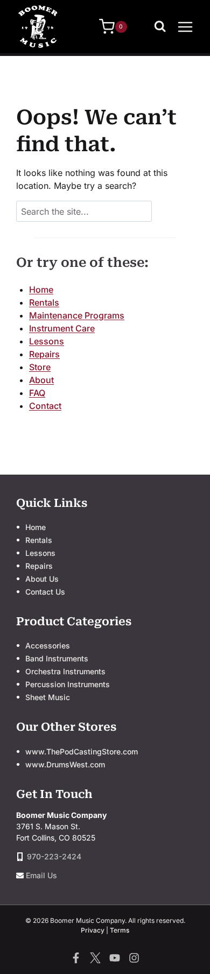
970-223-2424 (54, 856)
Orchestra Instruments (65, 671)
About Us (42, 578)
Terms (119, 930)
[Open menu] (185, 26)
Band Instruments (56, 658)
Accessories (47, 645)
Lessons (46, 341)
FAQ (37, 392)
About (41, 380)
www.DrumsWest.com (65, 764)
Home (41, 289)
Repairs (44, 354)
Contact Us (45, 591)
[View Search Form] (162, 27)
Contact (45, 405)
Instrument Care (62, 328)
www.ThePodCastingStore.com (81, 751)
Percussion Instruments (67, 684)
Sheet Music (47, 697)
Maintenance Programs (76, 315)
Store (40, 367)
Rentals (44, 302)
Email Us (41, 875)
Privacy (92, 930)
